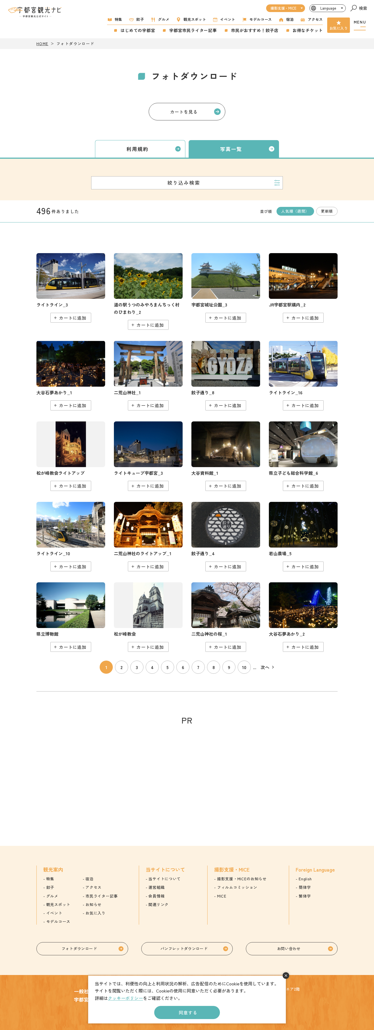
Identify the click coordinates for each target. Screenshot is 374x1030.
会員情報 (156, 896)
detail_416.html (303, 617)
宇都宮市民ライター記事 (193, 30)
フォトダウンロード (79, 948)
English (305, 878)
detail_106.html (148, 291)
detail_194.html (148, 617)
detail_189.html (225, 375)
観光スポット (194, 19)
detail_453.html (70, 536)
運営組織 (156, 887)
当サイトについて (164, 878)
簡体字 (305, 887)
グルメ (163, 19)
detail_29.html (225, 617)
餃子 (140, 19)
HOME (42, 43)
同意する (188, 1012)
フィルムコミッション (237, 887)
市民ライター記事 (101, 896)
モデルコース (260, 19)
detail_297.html (70, 617)
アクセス (315, 19)
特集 (118, 19)
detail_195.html (70, 456)
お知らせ (93, 904)
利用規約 (137, 148)
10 (244, 667)
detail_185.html (225, 536)
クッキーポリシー (125, 998)
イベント (227, 19)
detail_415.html (70, 375)
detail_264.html (148, 456)
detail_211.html (225, 288)
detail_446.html (70, 288)
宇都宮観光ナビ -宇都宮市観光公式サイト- (35, 12)
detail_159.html (303, 288)
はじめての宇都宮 (137, 30)
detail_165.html (148, 375)
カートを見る (184, 111)
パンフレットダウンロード (184, 948)
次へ (265, 667)
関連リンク (158, 904)
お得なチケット (308, 30)
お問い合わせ (289, 948)
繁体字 (305, 896)
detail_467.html (303, 536)
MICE (221, 896)
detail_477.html (303, 456)
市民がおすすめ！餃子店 (254, 30)
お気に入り (338, 28)
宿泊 (290, 19)
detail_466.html (303, 375)
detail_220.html (225, 456)
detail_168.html (148, 536)
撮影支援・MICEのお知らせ (242, 878)
